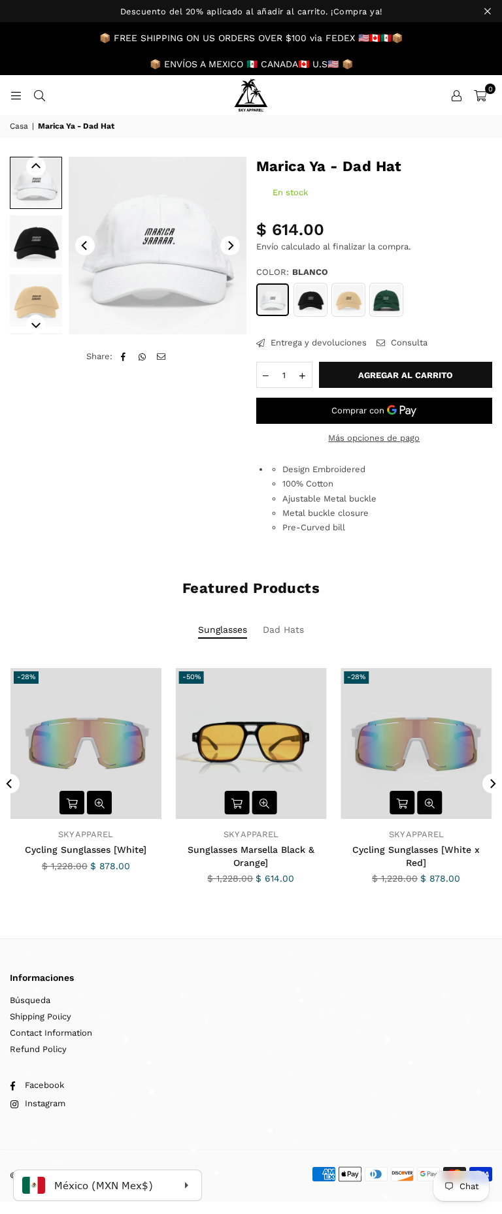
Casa (19, 126)
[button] (480, 95)
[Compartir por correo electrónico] (161, 356)
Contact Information (51, 1033)
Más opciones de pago (374, 438)
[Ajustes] (456, 95)
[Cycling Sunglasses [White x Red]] (416, 743)
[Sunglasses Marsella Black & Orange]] (251, 743)
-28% (26, 677)
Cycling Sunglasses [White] (85, 849)
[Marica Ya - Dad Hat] (35, 182)
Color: (292, 272)
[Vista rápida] (99, 802)
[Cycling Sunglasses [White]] (85, 743)
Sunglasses (222, 629)
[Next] (230, 245)
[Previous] (85, 245)
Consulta (407, 342)
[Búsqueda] (39, 95)
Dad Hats (283, 629)
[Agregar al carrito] (71, 802)
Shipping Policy (40, 1016)
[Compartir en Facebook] (123, 356)
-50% (191, 677)
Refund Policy (38, 1049)
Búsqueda (30, 1000)
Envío (267, 246)
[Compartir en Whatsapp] (142, 356)
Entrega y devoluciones (317, 342)
